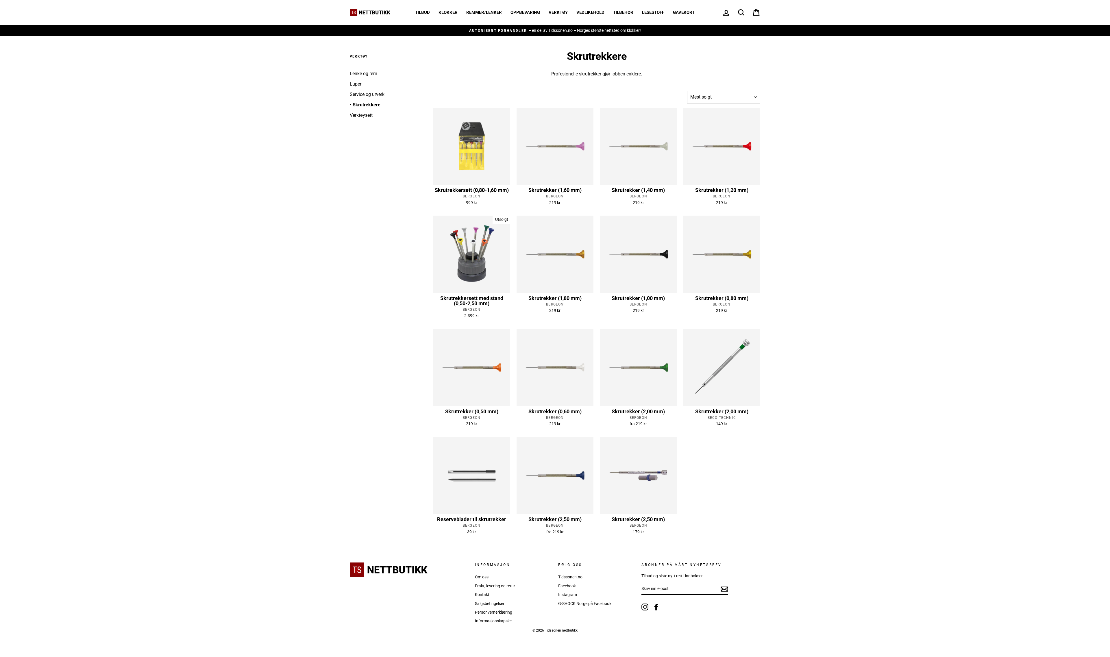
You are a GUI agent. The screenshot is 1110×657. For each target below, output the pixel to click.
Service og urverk (367, 94)
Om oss (482, 577)
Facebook (567, 586)
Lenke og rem (363, 73)
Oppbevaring (525, 12)
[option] (464, 30)
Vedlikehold (590, 12)
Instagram (567, 594)
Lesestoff (653, 12)
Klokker (448, 12)
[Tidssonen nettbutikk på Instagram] (644, 607)
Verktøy (558, 12)
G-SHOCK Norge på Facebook (584, 603)
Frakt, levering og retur (495, 586)
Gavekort (684, 12)
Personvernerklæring (493, 612)
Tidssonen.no (570, 577)
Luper (355, 84)
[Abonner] (724, 589)
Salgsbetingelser (489, 603)
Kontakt (482, 594)
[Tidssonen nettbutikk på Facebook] (656, 607)
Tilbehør (623, 12)
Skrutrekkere (366, 105)
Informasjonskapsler (493, 621)
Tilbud (422, 12)
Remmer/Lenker (484, 12)
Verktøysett (361, 115)
